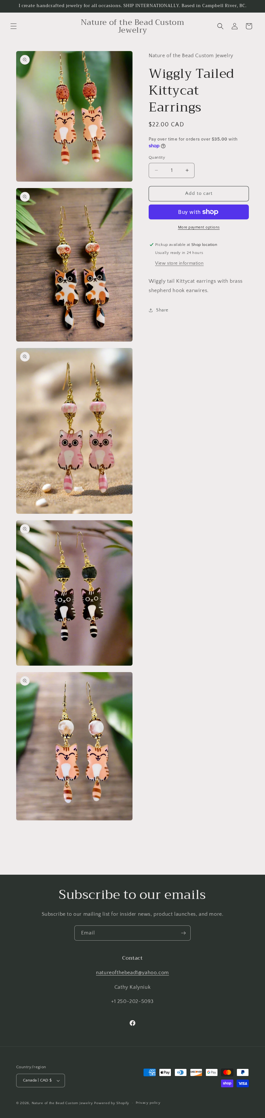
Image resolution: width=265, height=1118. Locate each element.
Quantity (157, 157)
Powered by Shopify (111, 1103)
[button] (13, 26)
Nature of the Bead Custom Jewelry (62, 1103)
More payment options (199, 227)
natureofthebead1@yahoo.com (132, 973)
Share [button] (162, 310)
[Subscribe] (183, 933)
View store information (179, 263)
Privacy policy (148, 1103)
